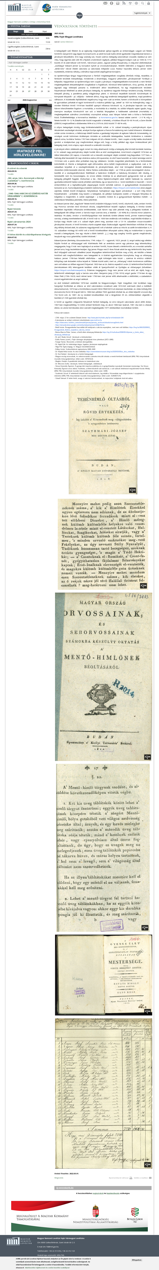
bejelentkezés (113, 1193)
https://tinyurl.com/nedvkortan (126, 188)
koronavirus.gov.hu (109, 117)
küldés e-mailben (141, 1178)
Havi (45, 31)
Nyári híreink (14, 209)
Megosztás (58, 1178)
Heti (31, 31)
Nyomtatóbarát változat (119, 1178)
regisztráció (98, 1193)
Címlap (32, 22)
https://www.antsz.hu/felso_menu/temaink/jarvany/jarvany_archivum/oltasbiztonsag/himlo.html (89, 322)
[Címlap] (20, 7)
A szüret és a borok (17, 168)
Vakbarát (130, 3)
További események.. (15, 66)
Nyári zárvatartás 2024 (18, 221)
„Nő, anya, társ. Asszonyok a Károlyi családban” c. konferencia (25, 179)
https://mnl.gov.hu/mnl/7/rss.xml (124, 3)
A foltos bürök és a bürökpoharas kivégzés (29, 234)
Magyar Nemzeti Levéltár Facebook (111, 3)
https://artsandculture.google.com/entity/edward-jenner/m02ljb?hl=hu (79, 325)
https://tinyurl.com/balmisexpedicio (69, 270)
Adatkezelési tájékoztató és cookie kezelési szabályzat (47, 1268)
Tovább (10, 174)
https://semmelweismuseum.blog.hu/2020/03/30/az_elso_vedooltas (110, 352)
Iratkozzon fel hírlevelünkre (105, 3)
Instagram (117, 3)
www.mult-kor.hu (96, 320)
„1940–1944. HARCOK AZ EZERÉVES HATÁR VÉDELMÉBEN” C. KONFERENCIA (27, 195)
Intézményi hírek (43, 22)
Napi (15, 31)
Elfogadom (136, 1260)
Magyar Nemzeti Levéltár (17, 22)
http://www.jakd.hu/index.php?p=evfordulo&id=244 (105, 318)
